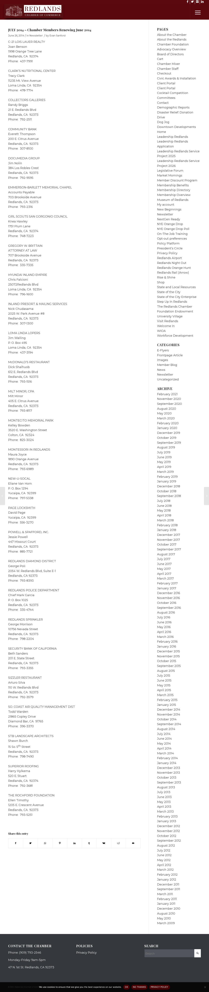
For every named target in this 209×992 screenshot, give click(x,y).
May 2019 (164, 462)
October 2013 (166, 777)
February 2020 (168, 423)
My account (165, 204)
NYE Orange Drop (170, 224)
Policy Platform (168, 243)
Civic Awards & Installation (176, 78)
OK (126, 987)
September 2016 (169, 608)
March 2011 (165, 894)
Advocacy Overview (171, 49)
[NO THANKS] (205, 987)
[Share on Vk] (104, 843)
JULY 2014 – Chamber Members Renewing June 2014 (49, 29)
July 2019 (163, 452)
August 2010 (166, 913)
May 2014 (164, 743)
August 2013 (166, 787)
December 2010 (168, 908)
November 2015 (168, 656)
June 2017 (164, 564)
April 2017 (164, 574)
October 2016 (166, 603)
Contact (163, 103)
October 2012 (166, 836)
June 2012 (164, 855)
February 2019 (167, 477)
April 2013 (164, 806)
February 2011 (167, 899)
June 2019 (164, 457)
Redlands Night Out (171, 263)
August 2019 (166, 447)
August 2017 (166, 554)
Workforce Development (175, 335)
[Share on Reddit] (118, 843)
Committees (166, 98)
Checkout (164, 73)
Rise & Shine (166, 277)
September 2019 (169, 443)
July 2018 (163, 501)
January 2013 (166, 821)
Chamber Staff (167, 69)
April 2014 (164, 748)
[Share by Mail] (133, 843)
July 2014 (163, 734)
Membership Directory (173, 190)
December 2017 (168, 535)
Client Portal (166, 83)
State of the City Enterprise (176, 297)
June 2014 (164, 738)
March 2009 (166, 923)
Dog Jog (163, 122)
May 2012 (164, 860)
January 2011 (166, 904)
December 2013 (168, 768)
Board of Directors (170, 54)
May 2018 (164, 510)
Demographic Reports (173, 107)
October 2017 (166, 544)
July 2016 (163, 617)
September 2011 (168, 889)
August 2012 (166, 845)
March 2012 (165, 870)
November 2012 (168, 831)
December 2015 (168, 651)
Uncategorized (168, 379)
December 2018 (168, 486)
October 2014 (167, 719)
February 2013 (167, 816)
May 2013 (164, 802)
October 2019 (166, 438)
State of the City (168, 292)
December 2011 (168, 884)
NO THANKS (139, 987)
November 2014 (168, 714)
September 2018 (169, 496)
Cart (160, 59)
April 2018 (164, 515)
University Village (170, 316)
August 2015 (166, 671)
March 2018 (165, 520)
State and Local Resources (176, 287)
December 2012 (168, 826)
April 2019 (164, 467)
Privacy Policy (167, 253)
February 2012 (167, 874)
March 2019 (165, 472)
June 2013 (164, 797)
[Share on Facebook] (15, 843)
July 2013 (163, 792)
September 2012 (169, 840)
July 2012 (163, 850)
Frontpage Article (170, 355)
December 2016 (168, 593)
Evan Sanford (57, 35)
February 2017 (167, 583)
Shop (161, 282)
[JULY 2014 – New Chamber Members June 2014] (2, 496)
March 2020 (166, 418)
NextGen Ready (168, 219)
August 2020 (166, 409)
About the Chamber (171, 35)
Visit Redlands (167, 321)
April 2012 (164, 865)
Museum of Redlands (172, 200)
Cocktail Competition (172, 93)
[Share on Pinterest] (60, 843)
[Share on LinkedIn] (74, 843)
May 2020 (164, 413)
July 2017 (163, 559)
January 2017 (166, 588)
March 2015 (165, 695)
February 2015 (167, 700)
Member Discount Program (177, 180)
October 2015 (166, 661)
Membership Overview (174, 195)
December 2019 (168, 433)
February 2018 (167, 525)
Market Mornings (169, 175)
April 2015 (164, 690)
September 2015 (169, 666)
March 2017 (165, 578)
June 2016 (164, 622)
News (161, 370)
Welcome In (166, 326)
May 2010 (164, 918)
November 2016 (168, 598)
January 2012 (166, 879)
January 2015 (166, 705)
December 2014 (168, 709)
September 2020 (169, 404)
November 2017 (168, 540)
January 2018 (166, 530)
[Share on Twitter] (30, 843)
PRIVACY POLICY (159, 987)
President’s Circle (170, 248)
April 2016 (164, 632)
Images (162, 360)
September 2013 (169, 782)
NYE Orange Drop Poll (173, 229)
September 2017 (169, 549)
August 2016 (166, 612)
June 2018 (164, 506)
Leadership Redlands (172, 137)
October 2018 (166, 491)
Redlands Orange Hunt (174, 268)
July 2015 (163, 675)
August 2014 (166, 729)
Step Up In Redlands (172, 301)
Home (161, 132)
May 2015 (163, 685)
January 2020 (167, 428)
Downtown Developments (176, 127)
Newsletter (36, 35)
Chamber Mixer (168, 64)
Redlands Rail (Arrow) (173, 272)
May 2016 (164, 627)
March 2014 (165, 753)
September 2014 (169, 724)
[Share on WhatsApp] (45, 843)
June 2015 (164, 680)
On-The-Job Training (172, 234)
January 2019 (166, 481)
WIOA (161, 331)
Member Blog (167, 365)
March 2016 (165, 637)
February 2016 (167, 641)
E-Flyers (163, 350)
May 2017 (164, 569)
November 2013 (168, 772)
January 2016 (166, 646)
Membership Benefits (173, 185)
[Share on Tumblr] (89, 843)
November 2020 (169, 399)
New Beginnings (169, 209)
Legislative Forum (170, 170)
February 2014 (167, 758)
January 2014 (166, 763)
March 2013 (165, 811)
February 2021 (167, 394)
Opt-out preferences (172, 238)
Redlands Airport (169, 258)
